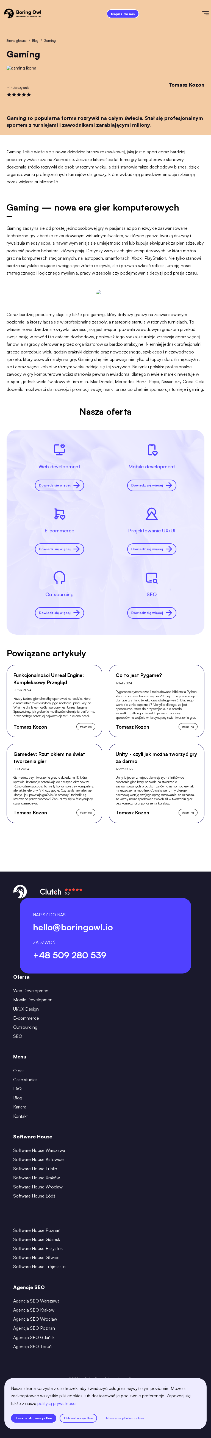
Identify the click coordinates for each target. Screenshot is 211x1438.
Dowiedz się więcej (55, 485)
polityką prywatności (56, 1403)
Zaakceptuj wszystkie (33, 1418)
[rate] (9, 94)
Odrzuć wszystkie (78, 1418)
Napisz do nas (123, 14)
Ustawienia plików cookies (124, 1418)
